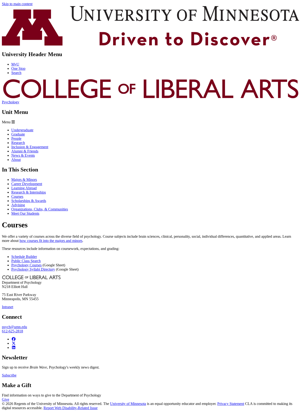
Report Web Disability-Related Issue (71, 408)
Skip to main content (17, 4)
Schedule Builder (24, 257)
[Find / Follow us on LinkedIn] (13, 348)
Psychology (10, 102)
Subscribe (9, 375)
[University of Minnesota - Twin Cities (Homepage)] (150, 44)
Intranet (7, 307)
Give (5, 399)
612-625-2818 (12, 331)
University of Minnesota (128, 404)
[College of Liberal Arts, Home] (150, 98)
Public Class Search (26, 261)
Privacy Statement (230, 404)
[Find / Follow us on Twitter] (13, 343)
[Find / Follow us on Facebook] (13, 339)
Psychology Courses (26, 265)
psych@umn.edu (14, 327)
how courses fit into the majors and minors (51, 241)
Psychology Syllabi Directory (33, 269)
